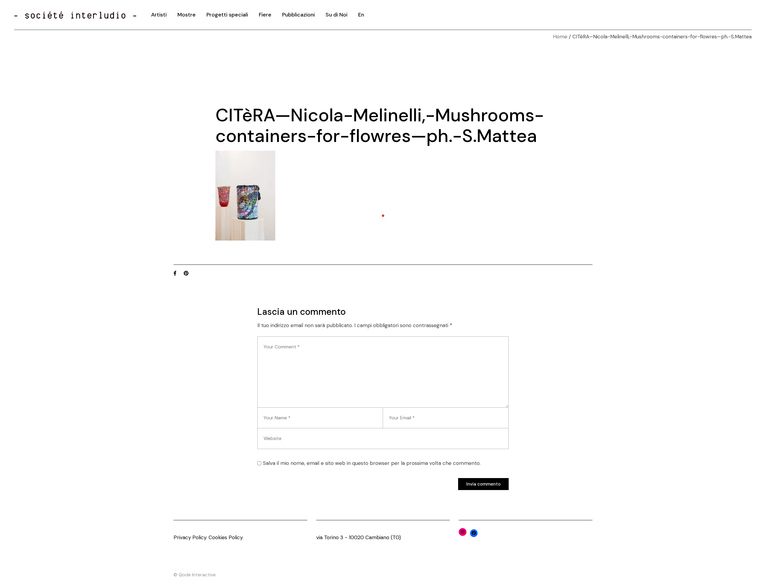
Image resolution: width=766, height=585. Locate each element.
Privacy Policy (190, 537)
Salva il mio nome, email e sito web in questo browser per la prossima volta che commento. (372, 463)
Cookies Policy (225, 537)
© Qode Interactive (195, 575)
